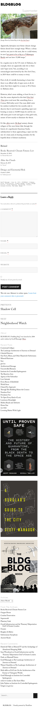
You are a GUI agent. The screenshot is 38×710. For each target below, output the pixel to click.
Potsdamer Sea (6, 395)
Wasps (20, 186)
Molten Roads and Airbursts (10, 402)
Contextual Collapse (7, 348)
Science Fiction (6, 186)
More (24, 339)
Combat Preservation (8, 615)
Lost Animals (5, 379)
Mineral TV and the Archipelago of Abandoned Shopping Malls (19, 648)
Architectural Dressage (8, 366)
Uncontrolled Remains (8, 369)
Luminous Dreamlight (8, 400)
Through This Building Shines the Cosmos (15, 389)
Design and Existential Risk (13, 170)
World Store (5, 384)
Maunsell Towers (12, 657)
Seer (2, 361)
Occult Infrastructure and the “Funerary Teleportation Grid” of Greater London (19, 625)
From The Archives (9, 607)
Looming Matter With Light (11, 410)
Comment (7, 209)
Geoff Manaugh (5, 182)
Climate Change (19, 183)
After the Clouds (8, 160)
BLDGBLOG (11, 4)
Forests (29, 184)
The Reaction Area (7, 374)
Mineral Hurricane (7, 358)
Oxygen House (6, 612)
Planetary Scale (6, 621)
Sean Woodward (6, 652)
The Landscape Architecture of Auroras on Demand (18, 350)
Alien (2, 183)
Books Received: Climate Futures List (17, 151)
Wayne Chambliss (7, 665)
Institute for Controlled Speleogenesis (13, 371)
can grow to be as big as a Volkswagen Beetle (17, 56)
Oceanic (3, 629)
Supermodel (5, 618)
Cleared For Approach (8, 387)
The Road (15, 186)
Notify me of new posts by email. (11, 280)
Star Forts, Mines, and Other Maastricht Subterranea (18, 356)
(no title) (4, 408)
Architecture (9, 183)
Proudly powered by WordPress (22, 705)
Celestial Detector (7, 353)
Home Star (4, 405)
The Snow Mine (19, 680)
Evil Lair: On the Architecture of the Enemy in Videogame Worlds (18, 672)
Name (4, 241)
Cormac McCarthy (12, 184)
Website (5, 265)
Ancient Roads (6, 638)
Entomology (21, 184)
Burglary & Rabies (7, 632)
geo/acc (3, 363)
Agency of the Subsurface (9, 376)
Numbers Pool (5, 392)
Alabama (31, 182)
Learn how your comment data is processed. (18, 295)
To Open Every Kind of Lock (11, 397)
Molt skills (4, 670)
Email (5, 253)
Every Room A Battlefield (9, 382)
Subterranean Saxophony (9, 635)
